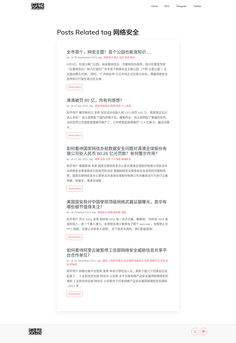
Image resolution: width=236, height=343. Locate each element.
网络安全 (108, 57)
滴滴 (97, 105)
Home (154, 6)
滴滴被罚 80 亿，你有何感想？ (95, 100)
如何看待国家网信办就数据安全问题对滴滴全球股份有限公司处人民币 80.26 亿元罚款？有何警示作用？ (117, 151)
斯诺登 (117, 212)
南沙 (116, 57)
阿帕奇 (73, 264)
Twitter (197, 6)
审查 (112, 105)
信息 (118, 105)
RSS (166, 6)
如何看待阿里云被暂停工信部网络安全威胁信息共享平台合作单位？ (117, 253)
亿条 (108, 159)
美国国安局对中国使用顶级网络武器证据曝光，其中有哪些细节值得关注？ (117, 204)
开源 (162, 260)
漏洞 (105, 260)
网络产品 (154, 260)
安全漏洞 (128, 260)
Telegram (181, 6)
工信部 (111, 260)
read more (74, 87)
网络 (110, 212)
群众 (132, 57)
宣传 (127, 57)
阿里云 (119, 260)
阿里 (146, 260)
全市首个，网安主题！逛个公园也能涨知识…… (109, 52)
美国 (123, 212)
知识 (121, 57)
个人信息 (126, 105)
